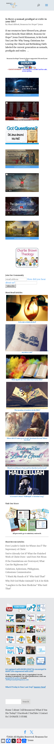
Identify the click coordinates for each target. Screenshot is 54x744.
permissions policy (12, 678)
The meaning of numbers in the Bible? (27, 410)
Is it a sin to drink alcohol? (27, 322)
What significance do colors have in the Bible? (27, 380)
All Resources (27, 710)
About (16, 710)
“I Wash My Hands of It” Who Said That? (25, 576)
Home (8, 710)
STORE (23, 716)
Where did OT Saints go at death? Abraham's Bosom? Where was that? (27, 439)
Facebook (23, 713)
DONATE (14, 716)
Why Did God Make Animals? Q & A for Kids (26, 581)
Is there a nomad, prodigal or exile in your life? (26, 20)
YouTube (34, 713)
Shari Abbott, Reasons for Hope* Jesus (25, 24)
